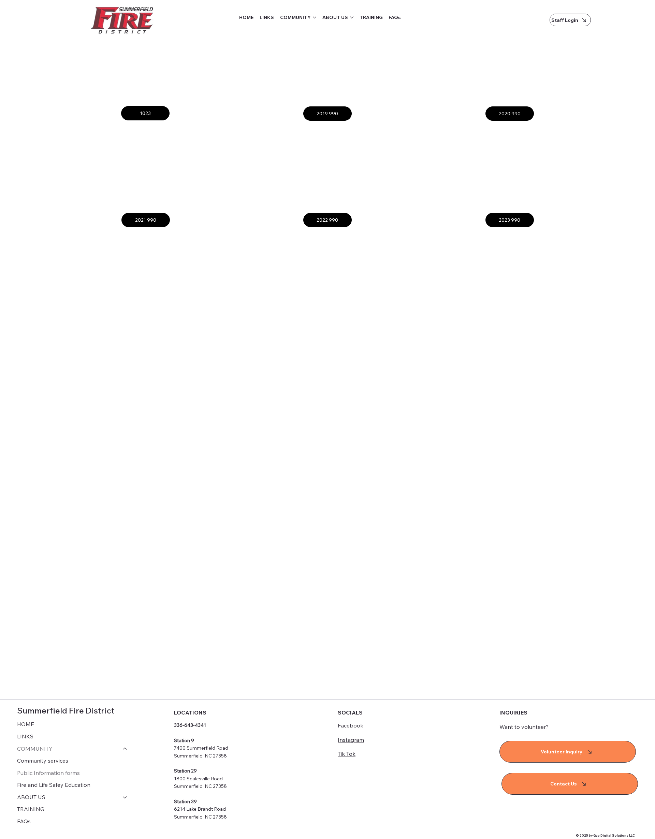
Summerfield (43, 710)
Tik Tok (346, 753)
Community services (42, 760)
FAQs (24, 821)
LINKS (25, 736)
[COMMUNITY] (125, 749)
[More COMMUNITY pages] (314, 17)
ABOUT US (31, 797)
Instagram (351, 739)
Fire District (91, 710)
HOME (25, 724)
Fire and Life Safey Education (53, 784)
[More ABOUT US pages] (351, 17)
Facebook (350, 725)
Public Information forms (48, 772)
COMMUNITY (35, 748)
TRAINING (30, 809)
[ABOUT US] (125, 797)
